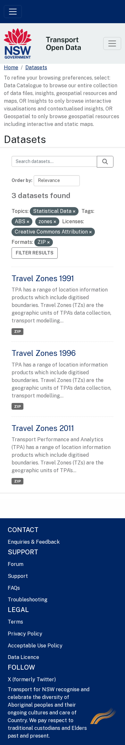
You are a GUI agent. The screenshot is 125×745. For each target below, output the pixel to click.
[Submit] (105, 161)
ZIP (17, 331)
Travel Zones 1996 (44, 353)
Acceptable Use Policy (35, 646)
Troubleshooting (27, 600)
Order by (21, 180)
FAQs (14, 588)
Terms (15, 622)
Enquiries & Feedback (34, 542)
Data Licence (23, 657)
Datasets (36, 67)
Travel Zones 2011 (43, 428)
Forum (15, 564)
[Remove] (74, 212)
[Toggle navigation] (13, 11)
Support (18, 576)
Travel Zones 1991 (43, 278)
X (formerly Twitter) (32, 679)
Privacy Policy (25, 634)
